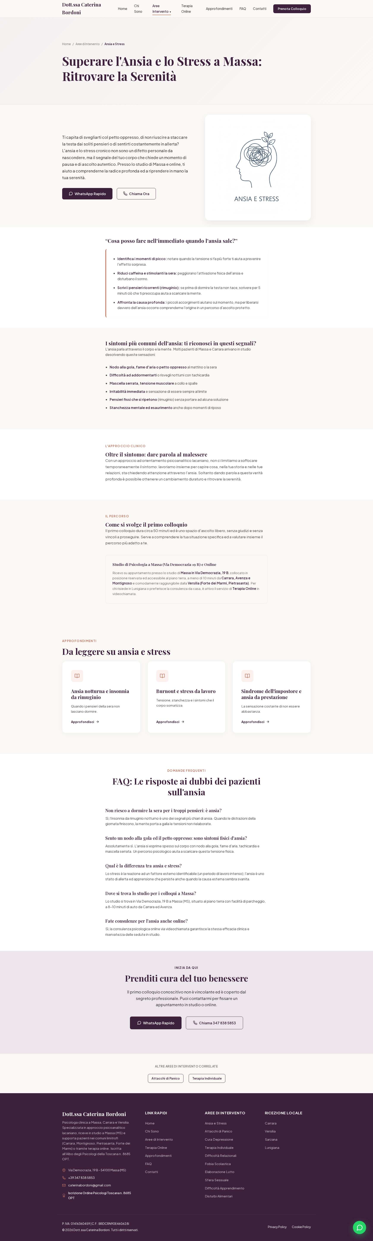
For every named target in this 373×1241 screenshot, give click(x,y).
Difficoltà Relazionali (220, 1155)
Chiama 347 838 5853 (217, 1023)
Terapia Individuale (207, 1078)
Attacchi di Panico (166, 1078)
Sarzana (271, 1139)
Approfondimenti (219, 8)
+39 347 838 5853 (81, 1177)
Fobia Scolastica (218, 1164)
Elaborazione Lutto (219, 1172)
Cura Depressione (219, 1139)
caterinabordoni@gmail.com (89, 1185)
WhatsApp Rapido (90, 193)
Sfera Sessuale (217, 1180)
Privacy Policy (277, 1227)
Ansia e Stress (216, 1123)
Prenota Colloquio (292, 9)
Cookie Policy (301, 1227)
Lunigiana (272, 1147)
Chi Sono (138, 8)
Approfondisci (82, 722)
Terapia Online (187, 8)
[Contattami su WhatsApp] (359, 1227)
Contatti (259, 8)
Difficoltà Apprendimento (224, 1188)
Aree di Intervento (88, 44)
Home (122, 8)
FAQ (242, 8)
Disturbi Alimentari (218, 1196)
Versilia (270, 1131)
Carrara (271, 1123)
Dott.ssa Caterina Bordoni (81, 8)
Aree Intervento (161, 8)
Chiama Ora (139, 193)
